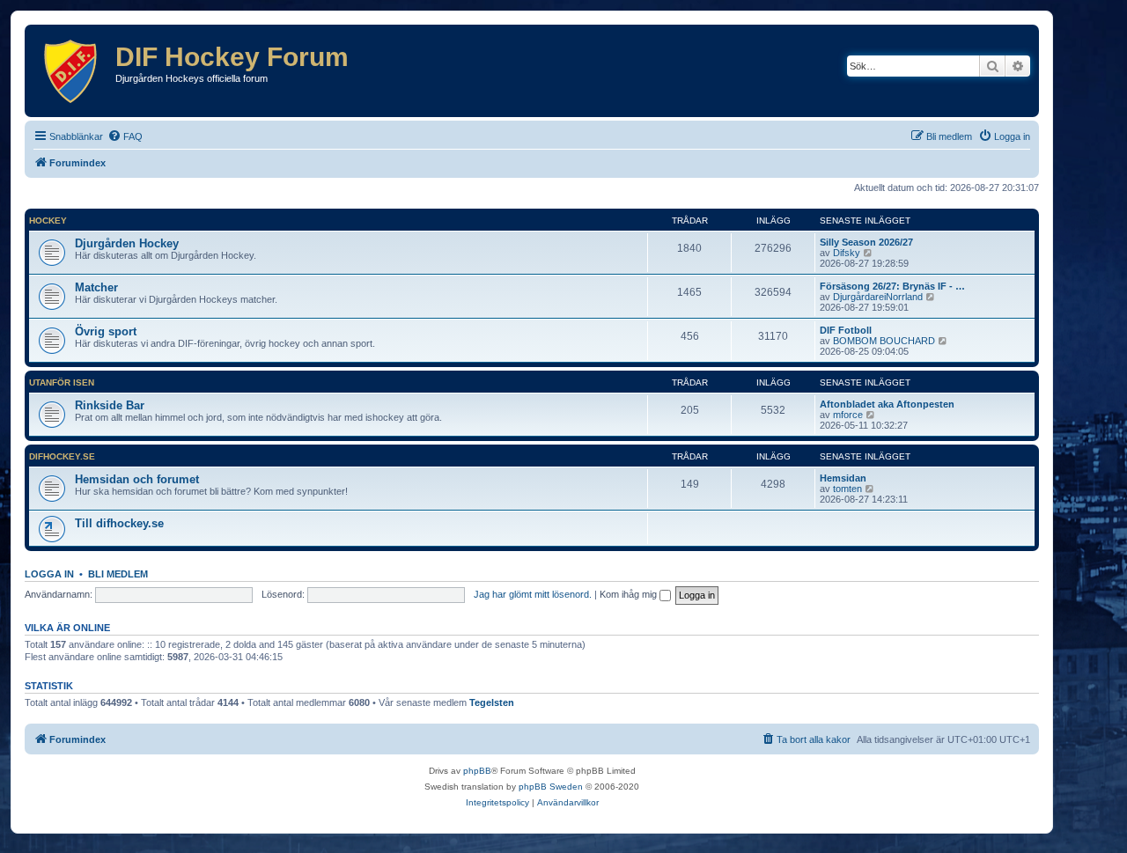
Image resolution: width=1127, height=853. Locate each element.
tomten (847, 488)
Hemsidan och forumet (137, 479)
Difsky (846, 252)
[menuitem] (125, 136)
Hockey (48, 220)
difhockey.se (62, 456)
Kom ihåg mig (629, 594)
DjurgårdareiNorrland (878, 296)
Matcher (96, 287)
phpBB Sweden (551, 786)
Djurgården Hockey (127, 243)
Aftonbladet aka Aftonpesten (887, 404)
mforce (848, 414)
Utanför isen (61, 382)
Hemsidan (843, 478)
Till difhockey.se (119, 523)
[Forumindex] (72, 71)
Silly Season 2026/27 (866, 242)
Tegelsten (491, 702)
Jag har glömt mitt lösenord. (533, 594)
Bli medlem (118, 574)
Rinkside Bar (109, 405)
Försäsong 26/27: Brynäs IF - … (892, 286)
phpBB (477, 771)
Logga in (49, 574)
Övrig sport (105, 331)
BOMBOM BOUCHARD (884, 340)
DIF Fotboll (846, 330)
